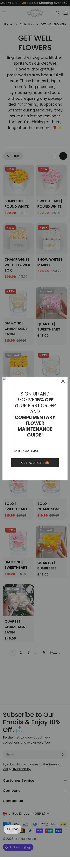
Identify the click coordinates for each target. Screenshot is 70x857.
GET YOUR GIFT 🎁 (35, 463)
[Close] (63, 381)
